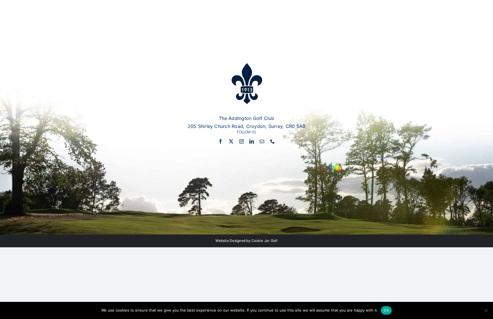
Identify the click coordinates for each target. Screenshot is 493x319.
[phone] (272, 141)
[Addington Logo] (246, 65)
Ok (386, 310)
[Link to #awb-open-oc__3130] (471, 24)
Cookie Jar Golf (264, 240)
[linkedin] (251, 141)
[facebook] (220, 141)
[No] (486, 310)
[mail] (262, 141)
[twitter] (231, 141)
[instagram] (241, 141)
